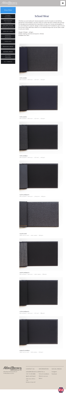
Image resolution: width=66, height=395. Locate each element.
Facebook (54, 374)
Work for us (42, 371)
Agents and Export (30, 376)
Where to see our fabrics (43, 377)
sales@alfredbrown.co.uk (32, 371)
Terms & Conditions (44, 374)
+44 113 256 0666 (30, 374)
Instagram (54, 371)
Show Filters (8, 10)
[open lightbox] (41, 60)
